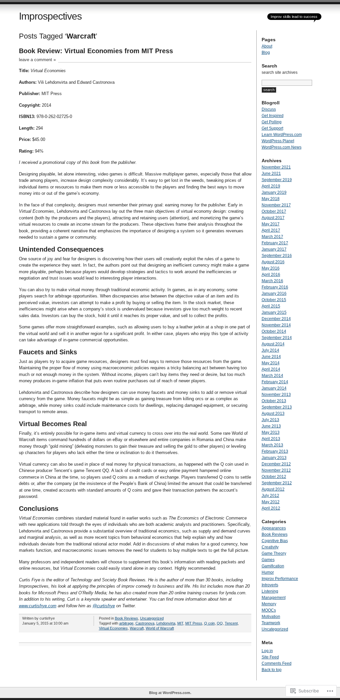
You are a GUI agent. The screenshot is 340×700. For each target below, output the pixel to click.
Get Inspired (273, 115)
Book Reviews (126, 618)
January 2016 (274, 293)
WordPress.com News (281, 147)
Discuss (269, 109)
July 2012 (270, 495)
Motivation (271, 616)
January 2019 (274, 192)
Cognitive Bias (275, 540)
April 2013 (271, 438)
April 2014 (271, 369)
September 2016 (277, 255)
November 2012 (276, 470)
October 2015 (274, 299)
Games (268, 559)
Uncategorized (152, 618)
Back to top (272, 669)
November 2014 (276, 325)
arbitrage (126, 623)
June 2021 (271, 173)
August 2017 (273, 217)
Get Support (272, 128)
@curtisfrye (104, 605)
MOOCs (269, 610)
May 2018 (271, 198)
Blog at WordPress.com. (170, 693)
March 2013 (272, 445)
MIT (180, 623)
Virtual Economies (113, 628)
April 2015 (271, 306)
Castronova (144, 623)
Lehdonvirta (165, 623)
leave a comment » (37, 59)
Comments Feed (277, 663)
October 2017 (274, 211)
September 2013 (277, 407)
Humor (268, 572)
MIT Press (193, 623)
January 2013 (274, 457)
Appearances (274, 528)
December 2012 (276, 464)
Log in (267, 650)
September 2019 (277, 179)
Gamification (273, 566)
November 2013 (276, 394)
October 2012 (274, 476)
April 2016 (271, 274)
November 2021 (276, 167)
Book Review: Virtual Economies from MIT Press (96, 51)
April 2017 (271, 230)
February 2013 (275, 451)
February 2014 (275, 382)
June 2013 (271, 426)
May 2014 (271, 363)
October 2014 (274, 331)
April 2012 (271, 508)
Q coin (209, 623)
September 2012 (277, 483)
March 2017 (272, 236)
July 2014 (270, 350)
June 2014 (271, 356)
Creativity (270, 547)
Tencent (231, 623)
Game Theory (274, 553)
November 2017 (276, 205)
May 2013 (271, 432)
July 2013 (270, 419)
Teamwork (271, 623)
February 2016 (275, 287)
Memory (269, 604)
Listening (270, 591)
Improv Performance (280, 578)
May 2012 (271, 502)
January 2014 (274, 388)
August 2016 (273, 262)
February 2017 (275, 243)
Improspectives (50, 16)
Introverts (270, 585)
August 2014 (273, 344)
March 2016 (272, 281)
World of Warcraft (160, 628)
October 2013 (274, 401)
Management (274, 597)
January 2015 (274, 312)
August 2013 (273, 413)
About (267, 46)
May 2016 (271, 268)
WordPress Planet (278, 141)
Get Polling (272, 122)
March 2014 (272, 375)
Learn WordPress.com (282, 134)
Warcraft (137, 628)
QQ (220, 623)
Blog (266, 52)
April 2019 (271, 186)
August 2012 (273, 489)
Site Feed (270, 657)
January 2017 (274, 249)
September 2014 (277, 337)
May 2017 (271, 224)
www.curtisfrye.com (37, 605)
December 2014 (276, 318)
